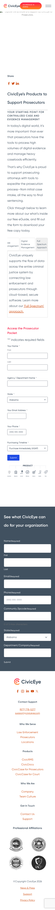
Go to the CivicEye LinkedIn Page (27, 691)
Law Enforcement (27, 732)
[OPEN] (47, 6)
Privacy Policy (27, 900)
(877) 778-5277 (27, 709)
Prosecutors (27, 737)
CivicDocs (27, 764)
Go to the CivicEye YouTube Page (32, 691)
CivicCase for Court (27, 774)
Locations (27, 742)
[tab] (11, 244)
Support (27, 818)
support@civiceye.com (27, 713)
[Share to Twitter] (13, 83)
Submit (13, 457)
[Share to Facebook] (8, 83)
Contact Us (27, 814)
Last (9, 362)
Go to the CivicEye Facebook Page (17, 691)
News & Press (27, 888)
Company (27, 791)
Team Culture (27, 796)
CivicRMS (27, 759)
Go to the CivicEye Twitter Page (37, 691)
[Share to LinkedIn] (17, 83)
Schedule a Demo (28, 6)
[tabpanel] (27, 283)
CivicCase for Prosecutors (27, 769)
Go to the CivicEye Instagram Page (22, 691)
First (9, 350)
